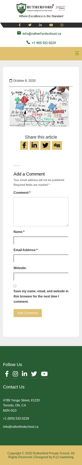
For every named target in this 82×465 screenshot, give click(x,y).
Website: (20, 268)
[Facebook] (19, 25)
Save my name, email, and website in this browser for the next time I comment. (41, 296)
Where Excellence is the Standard (41, 16)
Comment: (22, 192)
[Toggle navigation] (77, 53)
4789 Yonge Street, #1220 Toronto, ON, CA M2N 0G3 (21, 405)
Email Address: (26, 250)
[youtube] (51, 25)
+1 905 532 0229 (44, 43)
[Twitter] (30, 25)
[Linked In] (40, 25)
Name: (19, 231)
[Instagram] (62, 25)
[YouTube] (44, 375)
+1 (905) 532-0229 (16, 418)
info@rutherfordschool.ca (41, 34)
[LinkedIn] (24, 375)
